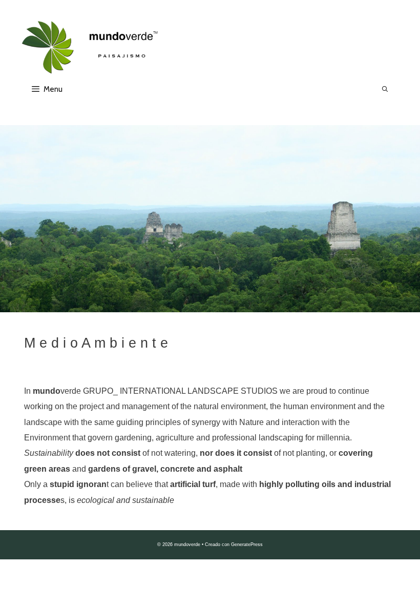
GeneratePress (247, 544)
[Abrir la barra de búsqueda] (385, 89)
